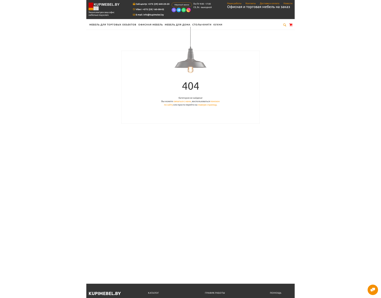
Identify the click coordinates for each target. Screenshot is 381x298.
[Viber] (174, 11)
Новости (288, 3)
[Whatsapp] (183, 11)
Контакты (251, 3)
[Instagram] (188, 11)
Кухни (217, 24)
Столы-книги (201, 24)
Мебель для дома (177, 24)
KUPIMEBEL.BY (105, 293)
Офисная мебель (150, 24)
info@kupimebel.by (153, 14)
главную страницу (207, 104)
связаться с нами (182, 101)
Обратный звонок (181, 5)
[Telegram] (179, 11)
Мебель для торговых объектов (112, 24)
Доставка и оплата (269, 3)
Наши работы (234, 3)
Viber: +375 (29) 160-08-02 (149, 9)
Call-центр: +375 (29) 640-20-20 (152, 4)
